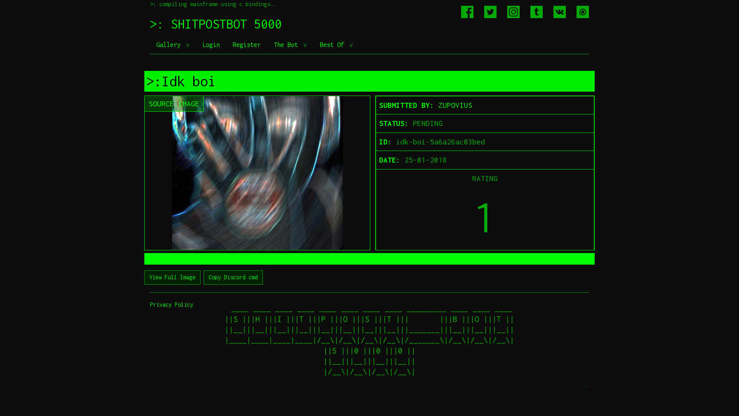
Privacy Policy (171, 304)
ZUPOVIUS (455, 105)
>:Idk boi (181, 81)
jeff (586, 386)
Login (211, 45)
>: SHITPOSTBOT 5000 (216, 24)
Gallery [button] (170, 45)
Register (247, 45)
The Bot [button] (287, 45)
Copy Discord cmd (233, 277)
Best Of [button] (334, 45)
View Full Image (172, 277)
